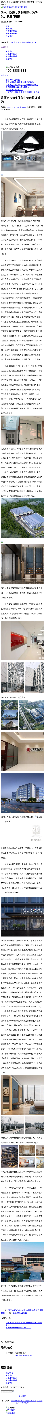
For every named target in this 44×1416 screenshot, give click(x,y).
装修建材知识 (11, 31)
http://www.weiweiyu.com (16, 107)
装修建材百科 (11, 34)
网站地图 (22, 1396)
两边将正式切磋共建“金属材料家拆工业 (22, 85)
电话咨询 (11, 1413)
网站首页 (9, 1373)
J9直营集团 (14, 42)
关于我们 (9, 29)
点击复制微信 (6, 1392)
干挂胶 (20, 1403)
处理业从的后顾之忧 (14, 90)
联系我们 (9, 36)
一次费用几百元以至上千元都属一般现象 (22, 92)
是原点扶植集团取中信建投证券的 (20, 82)
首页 (7, 26)
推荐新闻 (4, 75)
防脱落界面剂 (30, 1401)
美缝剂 (14, 1401)
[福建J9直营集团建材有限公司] (14, 7)
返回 (36, 42)
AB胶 (26, 1403)
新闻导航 (4, 47)
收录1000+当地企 (13, 80)
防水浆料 (21, 1401)
